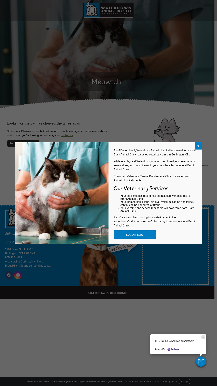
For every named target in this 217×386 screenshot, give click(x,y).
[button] (201, 361)
